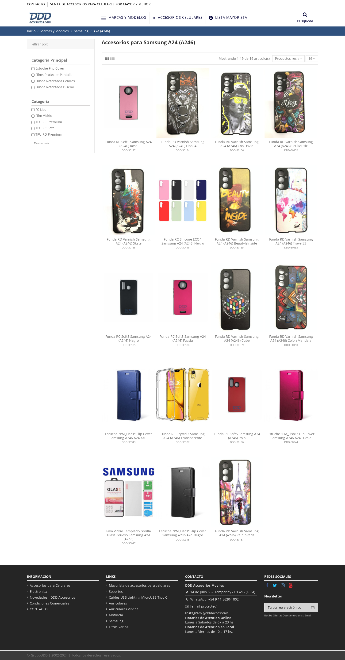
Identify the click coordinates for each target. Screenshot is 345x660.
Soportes (116, 591)
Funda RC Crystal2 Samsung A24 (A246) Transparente (183, 436)
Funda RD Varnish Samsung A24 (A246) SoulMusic (291, 144)
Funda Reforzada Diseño (54, 87)
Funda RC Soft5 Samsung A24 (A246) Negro (128, 338)
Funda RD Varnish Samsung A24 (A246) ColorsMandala (291, 338)
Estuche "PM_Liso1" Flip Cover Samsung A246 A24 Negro (182, 533)
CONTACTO (36, 4)
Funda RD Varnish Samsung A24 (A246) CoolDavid (237, 144)
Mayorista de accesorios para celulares (139, 585)
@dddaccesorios (216, 613)
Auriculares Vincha (123, 609)
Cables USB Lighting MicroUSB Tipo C (138, 597)
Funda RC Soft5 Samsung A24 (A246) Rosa (128, 144)
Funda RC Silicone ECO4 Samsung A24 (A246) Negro (182, 241)
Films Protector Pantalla (54, 74)
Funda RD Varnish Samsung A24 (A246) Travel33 (291, 241)
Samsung (116, 621)
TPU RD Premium (48, 134)
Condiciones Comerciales (49, 603)
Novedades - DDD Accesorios (52, 597)
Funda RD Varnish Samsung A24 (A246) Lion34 (182, 144)
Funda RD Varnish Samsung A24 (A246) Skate (128, 241)
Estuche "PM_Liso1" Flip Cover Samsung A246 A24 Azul (128, 436)
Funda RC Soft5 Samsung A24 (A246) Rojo (237, 436)
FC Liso (40, 109)
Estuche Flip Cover (49, 68)
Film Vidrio (43, 115)
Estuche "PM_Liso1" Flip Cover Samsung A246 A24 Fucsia (291, 436)
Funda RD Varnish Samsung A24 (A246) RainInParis (237, 533)
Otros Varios (118, 627)
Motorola (116, 615)
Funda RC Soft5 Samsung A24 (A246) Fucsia (183, 338)
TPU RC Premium (48, 122)
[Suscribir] (313, 607)
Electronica (38, 591)
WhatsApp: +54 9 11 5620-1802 (214, 599)
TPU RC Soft (44, 128)
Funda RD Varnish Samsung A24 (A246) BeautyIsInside (237, 241)
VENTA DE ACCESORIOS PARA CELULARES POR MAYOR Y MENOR (100, 4)
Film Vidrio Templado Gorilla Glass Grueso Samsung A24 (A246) (128, 535)
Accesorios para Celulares (50, 585)
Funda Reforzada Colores (55, 81)
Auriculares (118, 603)
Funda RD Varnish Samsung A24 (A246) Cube (237, 338)
